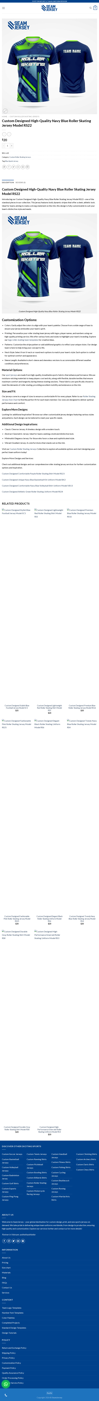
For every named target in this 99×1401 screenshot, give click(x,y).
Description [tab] (8, 182)
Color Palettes (8, 1317)
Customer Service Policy (12, 1383)
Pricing (5, 1262)
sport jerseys (11, 375)
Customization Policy (11, 1363)
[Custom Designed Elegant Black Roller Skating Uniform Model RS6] (49, 816)
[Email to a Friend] (18, 167)
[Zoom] (5, 111)
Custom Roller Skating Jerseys (24, 116)
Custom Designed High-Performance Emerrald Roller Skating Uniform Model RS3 (49, 1129)
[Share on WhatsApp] (4, 167)
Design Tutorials (9, 1333)
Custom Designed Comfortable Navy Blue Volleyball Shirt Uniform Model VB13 (37, 485)
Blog (4, 1277)
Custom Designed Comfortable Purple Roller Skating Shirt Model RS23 (33, 473)
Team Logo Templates (11, 1308)
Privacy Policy (8, 1358)
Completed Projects (11, 1322)
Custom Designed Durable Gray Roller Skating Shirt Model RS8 (17, 1128)
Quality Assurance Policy (13, 1373)
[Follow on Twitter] (13, 1241)
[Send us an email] (18, 1241)
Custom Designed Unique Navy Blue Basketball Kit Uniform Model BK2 (34, 479)
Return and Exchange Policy (14, 1348)
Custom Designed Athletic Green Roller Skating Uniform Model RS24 (32, 491)
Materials (6, 1272)
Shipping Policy (8, 1353)
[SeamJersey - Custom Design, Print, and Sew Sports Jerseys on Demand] (49, 8)
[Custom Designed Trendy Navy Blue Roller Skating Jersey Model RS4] (82, 816)
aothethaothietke (27, 1234)
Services (5, 1292)
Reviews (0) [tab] (21, 182)
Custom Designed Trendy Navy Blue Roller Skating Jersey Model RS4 (82, 918)
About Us (6, 1257)
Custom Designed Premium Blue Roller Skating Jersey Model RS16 (82, 706)
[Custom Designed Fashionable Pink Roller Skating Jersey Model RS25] (17, 816)
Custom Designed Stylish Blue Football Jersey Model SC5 (17, 706)
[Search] (91, 7)
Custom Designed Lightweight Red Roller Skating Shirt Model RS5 (49, 707)
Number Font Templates (12, 1312)
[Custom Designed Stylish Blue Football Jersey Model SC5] (17, 605)
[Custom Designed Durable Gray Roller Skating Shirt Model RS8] (17, 1027)
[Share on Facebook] (9, 167)
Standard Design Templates (14, 1327)
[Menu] (3, 8)
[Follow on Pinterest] (23, 1241)
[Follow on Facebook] (4, 1241)
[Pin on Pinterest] (23, 167)
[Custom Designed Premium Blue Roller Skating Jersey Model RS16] (82, 605)
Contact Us (7, 1287)
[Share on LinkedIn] (27, 167)
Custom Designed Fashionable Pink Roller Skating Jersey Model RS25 (17, 918)
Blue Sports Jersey (11, 161)
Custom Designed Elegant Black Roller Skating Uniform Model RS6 (49, 918)
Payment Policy (9, 1368)
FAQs (4, 1282)
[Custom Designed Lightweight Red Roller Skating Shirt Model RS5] (49, 605)
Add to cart (25, 145)
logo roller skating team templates (23, 340)
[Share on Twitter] (13, 167)
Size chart (6, 1267)
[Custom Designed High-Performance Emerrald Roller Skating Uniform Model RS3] (49, 1027)
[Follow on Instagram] (9, 1241)
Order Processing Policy (12, 1378)
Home (4, 116)
